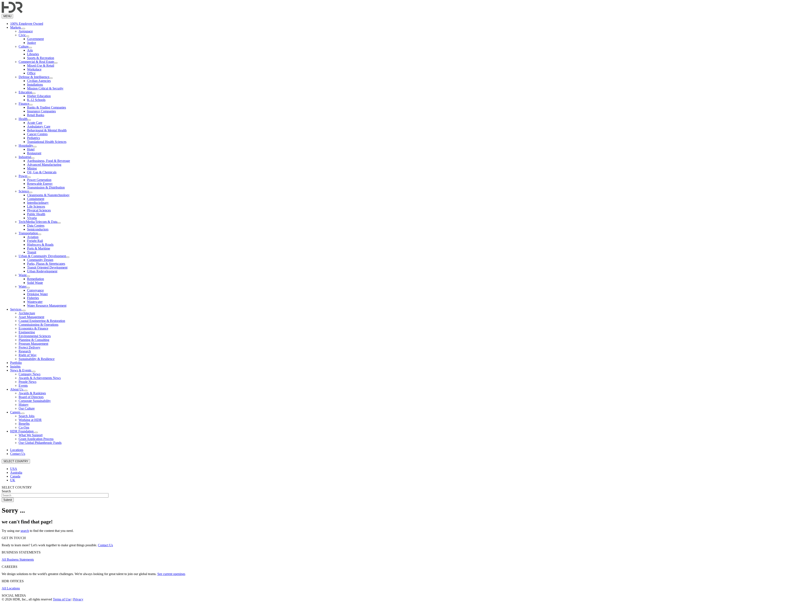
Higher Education (39, 96)
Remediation (35, 279)
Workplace (34, 69)
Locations (16, 450)
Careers (15, 412)
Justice (31, 42)
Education (25, 92)
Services (16, 309)
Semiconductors (37, 229)
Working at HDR (30, 420)
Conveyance (35, 290)
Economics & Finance (33, 328)
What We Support (31, 435)
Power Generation (39, 180)
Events (23, 385)
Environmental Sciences (35, 336)
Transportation (28, 233)
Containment (35, 199)
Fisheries (33, 298)
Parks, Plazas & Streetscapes (46, 263)
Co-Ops (24, 427)
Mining (32, 168)
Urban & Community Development (42, 256)
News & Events (21, 370)
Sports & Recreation (40, 58)
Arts (30, 50)
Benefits (24, 423)
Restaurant (34, 153)
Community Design (40, 260)
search (25, 531)
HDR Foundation (22, 431)
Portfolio (16, 362)
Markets (16, 27)
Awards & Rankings (32, 393)
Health (23, 119)
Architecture (27, 313)
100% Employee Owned (26, 23)
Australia (16, 472)
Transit (31, 252)
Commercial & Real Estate (36, 61)
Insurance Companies (41, 111)
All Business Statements (18, 559)
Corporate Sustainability (35, 401)
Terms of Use (62, 599)
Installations (35, 84)
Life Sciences (36, 206)
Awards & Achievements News (40, 378)
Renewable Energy (40, 183)
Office (31, 73)
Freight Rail (35, 241)
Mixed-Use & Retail (40, 65)
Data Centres (35, 225)
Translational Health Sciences (46, 142)
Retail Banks (35, 115)
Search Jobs (26, 416)
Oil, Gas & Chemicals (41, 172)
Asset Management (31, 317)
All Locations (11, 588)
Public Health (36, 214)
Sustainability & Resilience (37, 359)
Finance (24, 103)
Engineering (27, 332)
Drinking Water (37, 294)
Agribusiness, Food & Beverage (48, 161)
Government (35, 39)
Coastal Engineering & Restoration (42, 321)
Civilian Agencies (39, 81)
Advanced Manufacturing (44, 164)
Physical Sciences (39, 210)
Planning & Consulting (34, 340)
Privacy (78, 599)
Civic (22, 35)
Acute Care (34, 122)
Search (6, 491)
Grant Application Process (36, 439)
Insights (15, 366)
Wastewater (35, 302)
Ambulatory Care (38, 126)
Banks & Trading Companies (46, 107)
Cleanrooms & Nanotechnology (48, 195)
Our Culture (27, 408)
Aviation (32, 237)
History (24, 404)
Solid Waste (35, 282)
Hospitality (26, 145)
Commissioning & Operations (38, 324)
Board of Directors (31, 397)
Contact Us (17, 453)
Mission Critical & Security (45, 88)
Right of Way (28, 355)
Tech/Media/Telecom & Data (38, 222)
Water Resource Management (46, 305)
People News (27, 382)
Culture (24, 46)
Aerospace (26, 31)
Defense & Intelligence (34, 77)
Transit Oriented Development (47, 267)
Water (22, 286)
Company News (29, 374)
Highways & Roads (40, 244)
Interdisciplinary (38, 202)
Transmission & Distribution (46, 187)
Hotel (30, 149)
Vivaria (32, 218)
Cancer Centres (37, 134)
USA (13, 469)
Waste (23, 275)
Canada (15, 476)
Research (25, 351)
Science (24, 191)
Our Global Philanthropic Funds (40, 442)
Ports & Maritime (38, 248)
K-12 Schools (36, 100)
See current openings (171, 574)
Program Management (33, 343)
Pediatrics (33, 138)
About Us (17, 389)
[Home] (12, 12)
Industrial (25, 157)
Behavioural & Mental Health (47, 130)
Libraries (33, 54)
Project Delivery (29, 347)
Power (23, 176)
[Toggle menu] (23, 28)
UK (12, 480)
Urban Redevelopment (42, 271)
